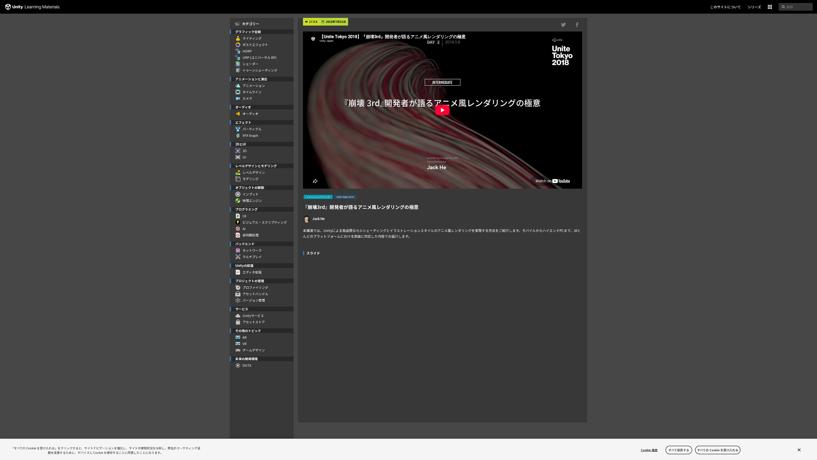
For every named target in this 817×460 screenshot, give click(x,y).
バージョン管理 (254, 300)
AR (245, 337)
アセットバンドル (255, 294)
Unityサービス (253, 315)
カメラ (247, 98)
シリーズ (754, 6)
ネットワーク (252, 250)
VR (245, 343)
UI (244, 157)
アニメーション (254, 85)
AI (244, 228)
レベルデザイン (254, 172)
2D (245, 150)
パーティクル (252, 129)
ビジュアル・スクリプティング (265, 222)
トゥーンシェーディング (260, 70)
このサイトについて (725, 6)
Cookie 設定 (649, 450)
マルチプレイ (252, 256)
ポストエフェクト (255, 44)
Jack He (318, 218)
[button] (769, 6)
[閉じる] (799, 450)
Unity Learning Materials (32, 7)
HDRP (247, 51)
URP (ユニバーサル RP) (259, 57)
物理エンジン (252, 200)
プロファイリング (255, 287)
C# (244, 216)
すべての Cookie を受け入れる (717, 450)
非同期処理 (251, 235)
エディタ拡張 (252, 272)
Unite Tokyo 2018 (345, 197)
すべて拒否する (678, 450)
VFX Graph (250, 135)
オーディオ (250, 113)
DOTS (247, 365)
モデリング (251, 179)
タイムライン (252, 92)
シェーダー (251, 64)
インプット (251, 194)
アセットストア (254, 322)
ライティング (252, 38)
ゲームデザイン (254, 350)
